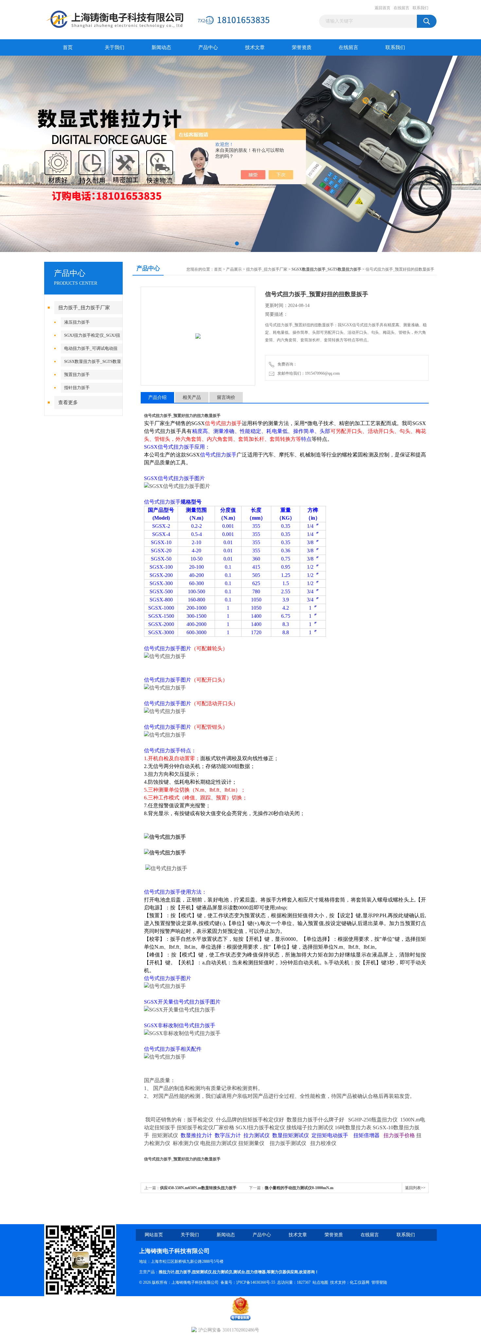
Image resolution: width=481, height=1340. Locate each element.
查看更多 (68, 402)
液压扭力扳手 (77, 322)
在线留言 (401, 8)
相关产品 (192, 397)
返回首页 (382, 8)
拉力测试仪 (222, 1272)
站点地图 (320, 1282)
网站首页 (154, 1234)
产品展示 (234, 269)
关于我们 (114, 47)
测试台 (239, 1272)
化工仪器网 (359, 1282)
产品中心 (208, 47)
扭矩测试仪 (202, 1272)
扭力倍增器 (256, 1272)
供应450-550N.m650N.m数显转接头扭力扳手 (198, 1188)
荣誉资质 (302, 47)
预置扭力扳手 (77, 374)
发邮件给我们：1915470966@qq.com (308, 373)
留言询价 (226, 397)
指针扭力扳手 (77, 387)
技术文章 (255, 47)
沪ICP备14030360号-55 (255, 1282)
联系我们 (420, 8)
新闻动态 (161, 47)
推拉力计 (166, 1272)
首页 (68, 47)
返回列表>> (415, 1188)
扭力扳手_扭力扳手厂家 (84, 307)
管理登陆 (379, 1282)
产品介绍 (157, 397)
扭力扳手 (183, 1272)
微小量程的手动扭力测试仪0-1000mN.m (299, 1188)
